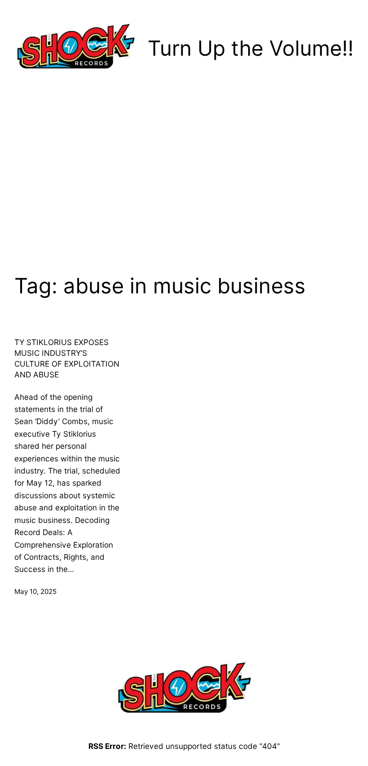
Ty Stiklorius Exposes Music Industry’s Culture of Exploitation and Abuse (66, 358)
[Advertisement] (184, 170)
